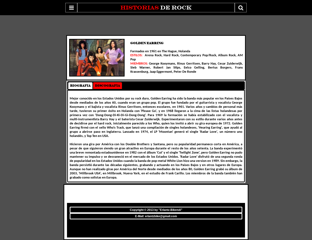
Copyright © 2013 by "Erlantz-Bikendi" (156, 209)
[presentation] (80, 85)
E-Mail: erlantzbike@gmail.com (156, 216)
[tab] (80, 85)
